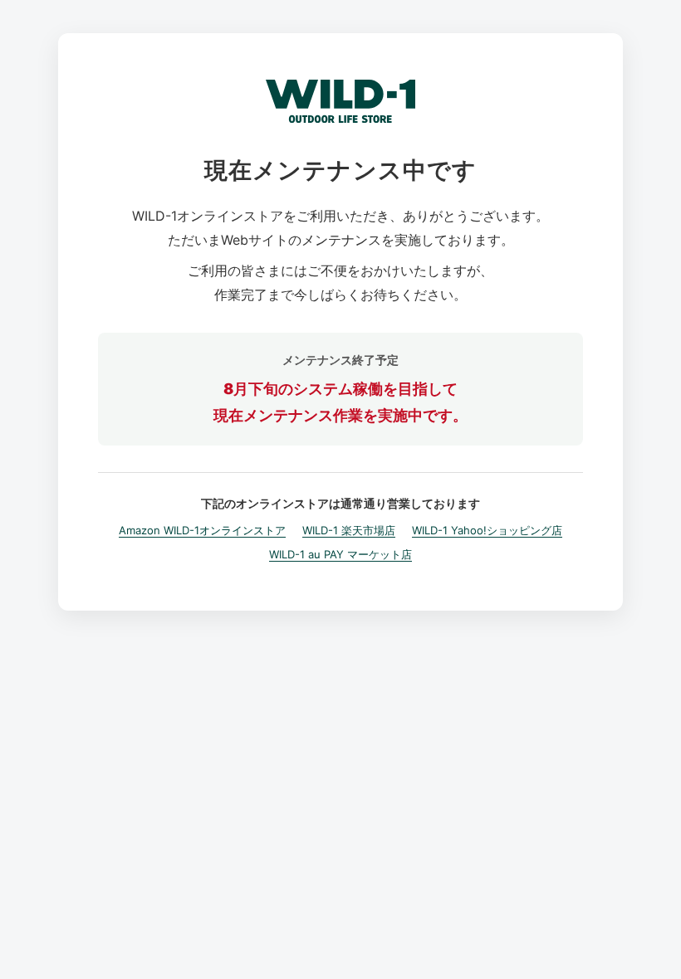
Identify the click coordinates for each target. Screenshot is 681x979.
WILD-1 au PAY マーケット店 (340, 554)
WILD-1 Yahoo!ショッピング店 (487, 530)
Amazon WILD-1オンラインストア (202, 530)
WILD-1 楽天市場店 (348, 530)
